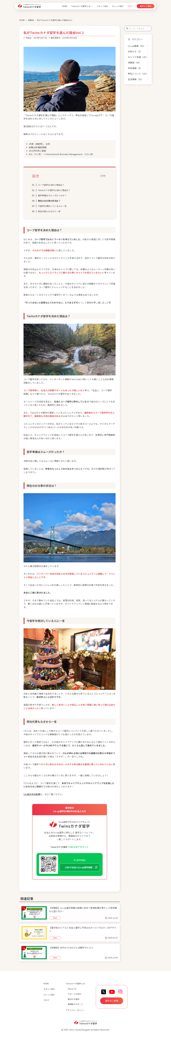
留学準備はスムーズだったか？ (52, 195)
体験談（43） (134, 62)
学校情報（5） (135, 68)
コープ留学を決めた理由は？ (51, 184)
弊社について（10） (138, 73)
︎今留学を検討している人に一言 (52, 205)
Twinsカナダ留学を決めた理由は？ (54, 190)
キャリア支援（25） (138, 57)
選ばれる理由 (73, 999)
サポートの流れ (74, 994)
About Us (72, 988)
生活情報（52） (135, 79)
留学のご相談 (145, 6)
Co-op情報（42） (136, 45)
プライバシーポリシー (75, 1010)
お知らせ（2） (135, 51)
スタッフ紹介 (102, 6)
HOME (65, 6)
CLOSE (102, 176)
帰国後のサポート (75, 1004)
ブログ (130, 6)
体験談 (31, 20)
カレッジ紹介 (117, 6)
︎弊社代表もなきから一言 (49, 211)
